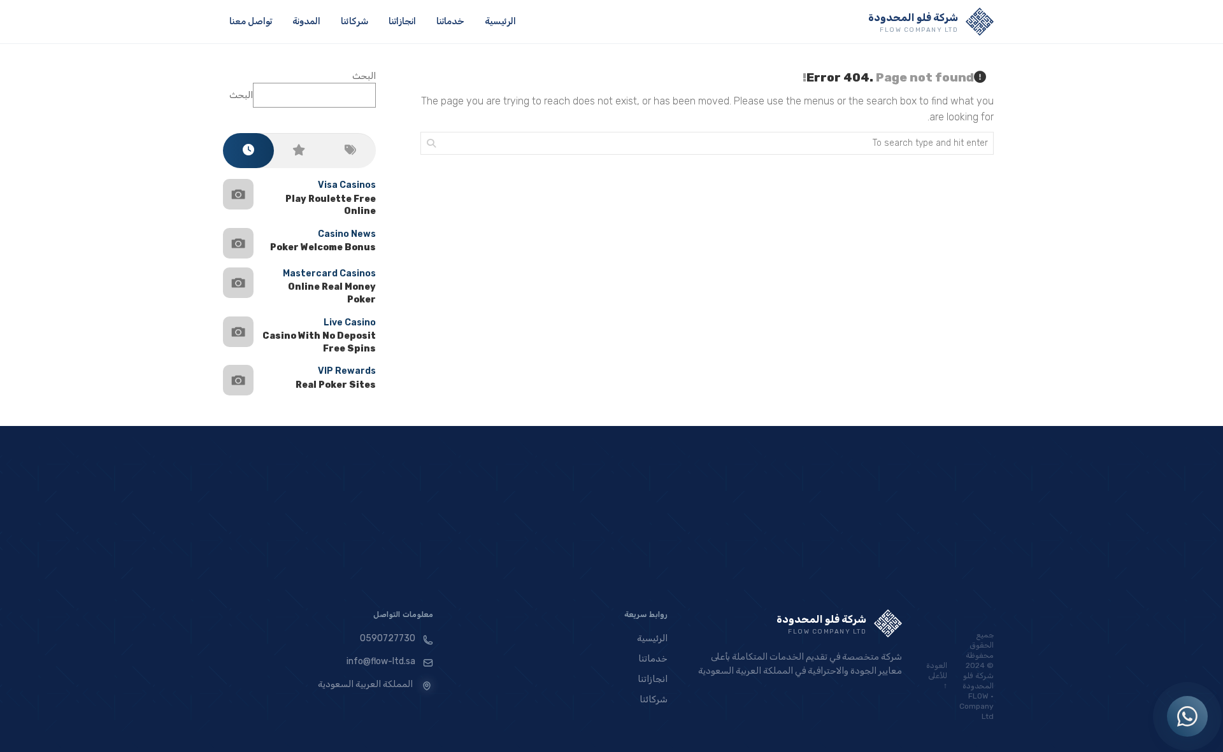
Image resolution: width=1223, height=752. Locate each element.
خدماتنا (450, 21)
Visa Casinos (347, 185)
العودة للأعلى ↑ (936, 675)
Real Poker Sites (336, 385)
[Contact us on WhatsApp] (1187, 716)
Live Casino (350, 322)
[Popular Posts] (299, 150)
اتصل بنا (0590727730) (604, 587)
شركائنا (354, 21)
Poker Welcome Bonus (323, 247)
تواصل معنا (250, 21)
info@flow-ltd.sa (381, 661)
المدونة (306, 21)
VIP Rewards (347, 370)
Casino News (347, 234)
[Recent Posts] (248, 150)
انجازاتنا (402, 21)
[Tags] (350, 150)
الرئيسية (500, 21)
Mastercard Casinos (329, 273)
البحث (364, 76)
